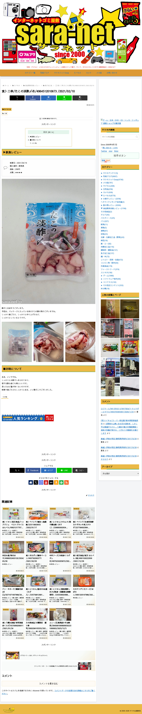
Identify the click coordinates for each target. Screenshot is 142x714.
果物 (104, 227)
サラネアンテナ (110, 173)
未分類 (105, 288)
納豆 (104, 240)
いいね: (34, 143)
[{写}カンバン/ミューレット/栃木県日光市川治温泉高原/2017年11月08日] (129, 308)
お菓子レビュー (112, 198)
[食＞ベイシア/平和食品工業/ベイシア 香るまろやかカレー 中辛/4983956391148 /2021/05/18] (110, 347)
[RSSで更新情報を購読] (66, 482)
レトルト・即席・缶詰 (112, 259)
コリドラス (109, 282)
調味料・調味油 (109, 250)
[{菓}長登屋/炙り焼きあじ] (110, 308)
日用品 (108, 189)
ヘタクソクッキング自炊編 (112, 202)
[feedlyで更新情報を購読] (61, 482)
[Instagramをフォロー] (41, 482)
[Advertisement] (117, 104)
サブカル (109, 186)
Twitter (104, 151)
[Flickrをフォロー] (51, 482)
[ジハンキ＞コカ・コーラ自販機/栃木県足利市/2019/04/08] (129, 328)
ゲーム (108, 275)
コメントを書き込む (48, 683)
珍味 (104, 234)
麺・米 (105, 256)
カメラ (108, 192)
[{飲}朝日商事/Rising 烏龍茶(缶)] (110, 386)
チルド (105, 214)
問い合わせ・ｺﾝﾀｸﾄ (110, 148)
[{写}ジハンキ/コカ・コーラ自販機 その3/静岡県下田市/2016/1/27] (110, 367)
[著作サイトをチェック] (31, 482)
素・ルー (106, 243)
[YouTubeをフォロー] (46, 482)
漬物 (104, 230)
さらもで (104, 459)
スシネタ (106, 272)
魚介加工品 (7, 109)
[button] (79, 97)
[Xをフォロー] (36, 482)
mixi (110, 151)
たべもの (109, 195)
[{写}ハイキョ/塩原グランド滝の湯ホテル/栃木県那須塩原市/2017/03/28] (129, 367)
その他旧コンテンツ (113, 285)
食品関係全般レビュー (114, 208)
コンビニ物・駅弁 (109, 263)
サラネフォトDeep (113, 179)
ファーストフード (110, 269)
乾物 (104, 224)
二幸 (5, 113)
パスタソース (108, 218)
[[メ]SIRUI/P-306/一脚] (129, 386)
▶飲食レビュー (35, 136)
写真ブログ (110, 176)
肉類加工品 (107, 246)
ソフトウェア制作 (112, 279)
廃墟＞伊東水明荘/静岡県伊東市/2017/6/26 (119, 438)
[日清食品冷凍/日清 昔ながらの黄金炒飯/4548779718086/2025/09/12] (129, 347)
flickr (116, 151)
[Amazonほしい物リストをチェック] (56, 482)
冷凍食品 (106, 266)
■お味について (35, 140)
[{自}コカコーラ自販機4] (110, 328)
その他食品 (106, 211)
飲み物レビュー (112, 205)
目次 (45, 132)
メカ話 (108, 182)
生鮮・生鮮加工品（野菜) (112, 237)
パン (105, 221)
